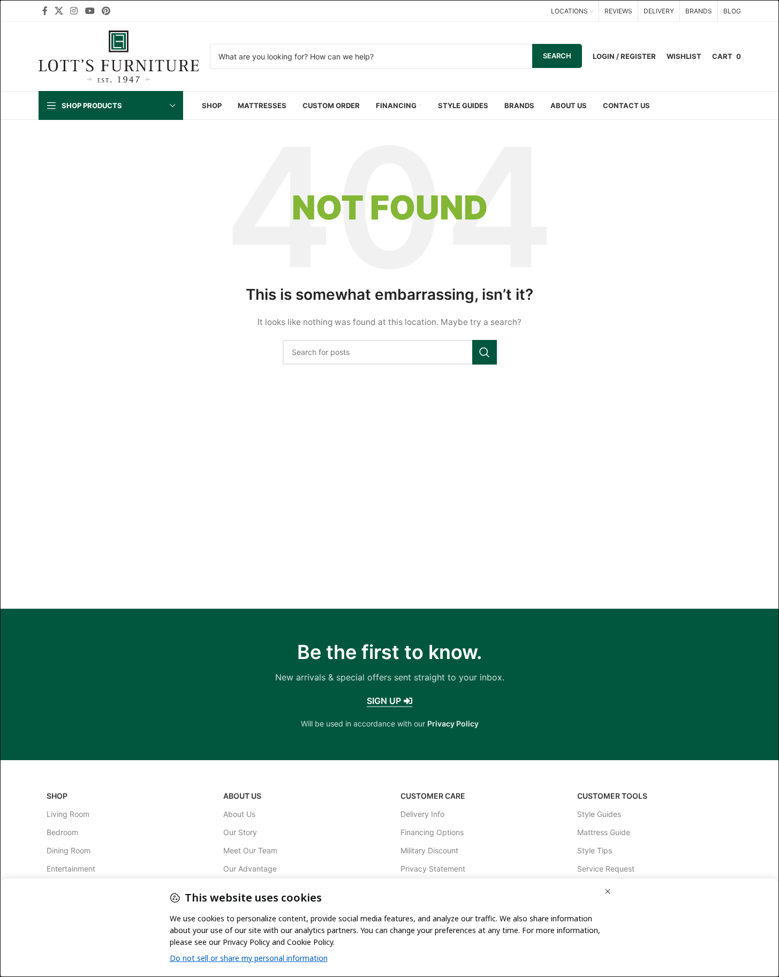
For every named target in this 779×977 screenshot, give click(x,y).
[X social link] (59, 11)
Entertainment (71, 868)
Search (557, 55)
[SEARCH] (484, 352)
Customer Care (432, 795)
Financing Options (432, 832)
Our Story (240, 832)
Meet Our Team (250, 850)
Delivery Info (422, 814)
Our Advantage (250, 868)
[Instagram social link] (74, 11)
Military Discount (429, 850)
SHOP (57, 795)
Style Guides (599, 814)
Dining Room (68, 850)
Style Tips (594, 850)
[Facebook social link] (45, 11)
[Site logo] (119, 55)
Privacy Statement (432, 868)
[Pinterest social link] (106, 11)
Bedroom (62, 832)
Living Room (68, 814)
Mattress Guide (603, 832)
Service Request (605, 868)
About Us (242, 795)
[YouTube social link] (89, 11)
